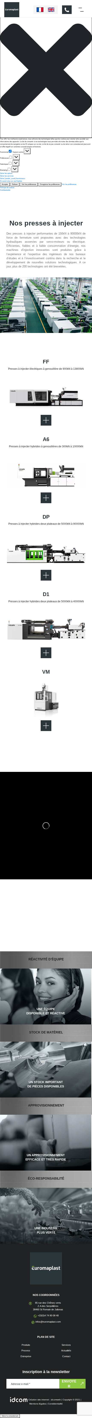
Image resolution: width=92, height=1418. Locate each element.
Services (66, 1345)
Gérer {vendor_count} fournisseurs (12, 178)
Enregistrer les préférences (50, 184)
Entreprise (26, 1356)
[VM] (46, 703)
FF (46, 362)
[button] (46, 70)
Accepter (5, 184)
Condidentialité (55, 1404)
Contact (66, 1356)
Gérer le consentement (10, 1416)
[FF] (46, 397)
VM (46, 672)
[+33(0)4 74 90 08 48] (67, 9)
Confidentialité (5, 190)
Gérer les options (6, 173)
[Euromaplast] (11, 10)
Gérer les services (6, 176)
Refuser (15, 184)
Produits (26, 1345)
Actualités (66, 1350)
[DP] (46, 552)
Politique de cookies (7, 188)
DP (46, 517)
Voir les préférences (29, 184)
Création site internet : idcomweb (44, 1399)
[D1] (46, 630)
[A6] (46, 475)
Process (25, 1350)
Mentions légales (37, 1404)
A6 (46, 439)
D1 (46, 594)
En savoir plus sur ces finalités (11, 181)
